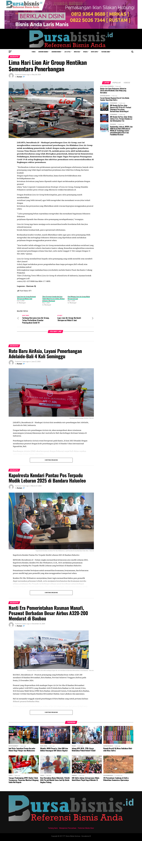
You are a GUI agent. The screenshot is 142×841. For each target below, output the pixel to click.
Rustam (19, 77)
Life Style (67, 52)
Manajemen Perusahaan (67, 828)
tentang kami (105, 52)
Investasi (77, 52)
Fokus (33, 52)
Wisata (85, 52)
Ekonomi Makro (43, 52)
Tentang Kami (53, 828)
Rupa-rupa (94, 52)
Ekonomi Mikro (56, 52)
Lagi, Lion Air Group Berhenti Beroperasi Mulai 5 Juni (26, 297)
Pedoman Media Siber (86, 828)
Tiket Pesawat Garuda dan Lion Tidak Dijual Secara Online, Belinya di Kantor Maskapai (53, 298)
